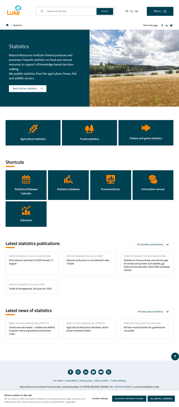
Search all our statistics (25, 88)
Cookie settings (118, 381)
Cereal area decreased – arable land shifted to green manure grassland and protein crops (32, 330)
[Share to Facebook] (162, 25)
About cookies (101, 381)
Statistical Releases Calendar (26, 191)
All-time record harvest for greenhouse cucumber (144, 329)
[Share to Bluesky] (171, 25)
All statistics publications (150, 244)
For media (58, 381)
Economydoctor (110, 189)
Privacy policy (86, 381)
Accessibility (71, 381)
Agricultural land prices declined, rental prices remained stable (87, 329)
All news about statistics (150, 312)
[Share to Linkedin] (166, 25)
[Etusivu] (8, 25)
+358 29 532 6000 (122, 387)
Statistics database (68, 189)
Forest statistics (89, 139)
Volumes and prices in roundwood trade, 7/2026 (87, 262)
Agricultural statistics (33, 139)
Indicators (26, 220)
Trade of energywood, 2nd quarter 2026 (30, 289)
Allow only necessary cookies (129, 398)
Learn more (70, 402)
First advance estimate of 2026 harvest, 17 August (31, 262)
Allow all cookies (161, 399)
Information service (153, 189)
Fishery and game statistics (146, 138)
